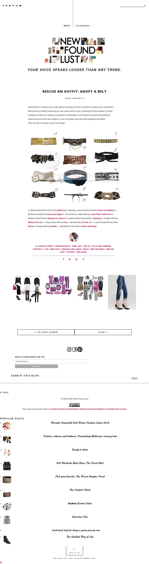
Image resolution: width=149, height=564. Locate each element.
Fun (65, 222)
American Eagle (54, 214)
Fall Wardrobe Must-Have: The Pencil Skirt (80, 463)
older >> (103, 332)
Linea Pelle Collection (100, 214)
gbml (93, 558)
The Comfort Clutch (79, 490)
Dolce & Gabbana (106, 210)
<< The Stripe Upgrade (46, 332)
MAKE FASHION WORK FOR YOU (30, 357)
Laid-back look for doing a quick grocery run (76, 530)
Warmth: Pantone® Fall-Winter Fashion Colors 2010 (80, 423)
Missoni (61, 210)
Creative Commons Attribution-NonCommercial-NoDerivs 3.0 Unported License (88, 409)
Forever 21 (86, 222)
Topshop (96, 218)
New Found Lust (60, 558)
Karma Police (80, 503)
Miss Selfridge (89, 226)
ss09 (62, 252)
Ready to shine (80, 450)
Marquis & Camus (56, 218)
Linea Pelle (55, 249)
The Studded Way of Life (79, 537)
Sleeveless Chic (80, 517)
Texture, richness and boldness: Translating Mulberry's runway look (80, 436)
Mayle (53, 226)
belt (80, 246)
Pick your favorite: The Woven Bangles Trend (80, 476)
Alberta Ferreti (35, 222)
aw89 (74, 246)
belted (87, 246)
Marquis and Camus (72, 249)
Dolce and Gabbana (101, 246)
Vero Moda (81, 252)
